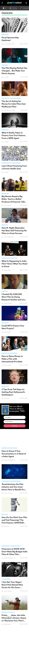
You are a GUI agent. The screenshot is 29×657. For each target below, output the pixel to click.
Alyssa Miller (7, 270)
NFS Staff (14, 44)
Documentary (6, 579)
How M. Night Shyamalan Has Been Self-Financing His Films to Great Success (14, 230)
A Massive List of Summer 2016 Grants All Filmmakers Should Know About (14, 649)
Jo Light (6, 77)
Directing (14, 8)
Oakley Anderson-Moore (11, 558)
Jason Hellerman (8, 237)
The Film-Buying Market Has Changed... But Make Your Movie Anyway (14, 71)
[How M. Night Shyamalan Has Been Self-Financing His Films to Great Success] (14, 215)
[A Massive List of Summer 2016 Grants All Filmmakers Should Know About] (14, 634)
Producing (5, 34)
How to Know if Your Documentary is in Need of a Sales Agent (14, 454)
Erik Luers (6, 398)
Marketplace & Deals (8, 612)
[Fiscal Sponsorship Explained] (14, 25)
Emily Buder (7, 624)
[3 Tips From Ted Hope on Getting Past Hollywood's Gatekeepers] (14, 376)
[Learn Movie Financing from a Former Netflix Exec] (14, 153)
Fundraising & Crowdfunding (11, 98)
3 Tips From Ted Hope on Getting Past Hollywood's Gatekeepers (13, 392)
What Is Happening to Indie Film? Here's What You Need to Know (14, 264)
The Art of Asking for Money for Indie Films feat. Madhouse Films (14, 104)
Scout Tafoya (7, 591)
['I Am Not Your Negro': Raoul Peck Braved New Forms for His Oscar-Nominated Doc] (14, 569)
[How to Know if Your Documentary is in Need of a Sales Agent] (14, 438)
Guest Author (8, 303)
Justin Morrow (8, 493)
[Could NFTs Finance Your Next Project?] (14, 313)
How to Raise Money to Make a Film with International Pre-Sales (12, 359)
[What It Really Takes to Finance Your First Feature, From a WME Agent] (14, 120)
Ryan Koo (6, 526)
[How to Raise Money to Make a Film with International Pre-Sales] (14, 343)
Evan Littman (7, 365)
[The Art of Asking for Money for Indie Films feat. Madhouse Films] (14, 88)
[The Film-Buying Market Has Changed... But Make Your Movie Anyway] (14, 55)
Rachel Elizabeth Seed (10, 460)
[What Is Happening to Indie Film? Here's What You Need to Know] (14, 248)
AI (5, 8)
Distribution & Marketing (9, 258)
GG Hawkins (7, 44)
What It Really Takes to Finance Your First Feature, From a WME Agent (14, 135)
